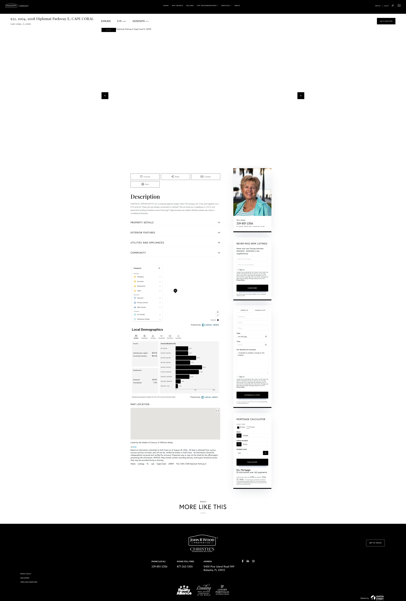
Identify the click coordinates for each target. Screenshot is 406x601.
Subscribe (252, 288)
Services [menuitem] (225, 5)
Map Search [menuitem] (177, 5)
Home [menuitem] (166, 5)
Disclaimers (24, 578)
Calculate (252, 462)
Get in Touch (375, 543)
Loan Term (241, 424)
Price (238, 432)
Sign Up (377, 6)
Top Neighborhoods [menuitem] (207, 5)
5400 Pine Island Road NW (219, 568)
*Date (238, 333)
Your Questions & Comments (246, 350)
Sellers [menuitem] (190, 5)
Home (133, 463)
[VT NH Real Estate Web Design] (377, 598)
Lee (152, 463)
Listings (141, 463)
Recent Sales (248, 226)
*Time (238, 341)
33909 (171, 463)
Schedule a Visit (260, 310)
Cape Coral (161, 463)
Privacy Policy (241, 280)
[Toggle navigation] (399, 5)
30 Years (242, 427)
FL (148, 463)
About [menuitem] (237, 5)
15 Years (252, 427)
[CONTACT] (386, 21)
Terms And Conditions (28, 582)
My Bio (263, 226)
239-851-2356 (393, 5)
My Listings (240, 226)
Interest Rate (242, 449)
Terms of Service (242, 403)
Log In (386, 6)
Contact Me (256, 226)
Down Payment (242, 441)
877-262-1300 (185, 566)
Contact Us (244, 310)
